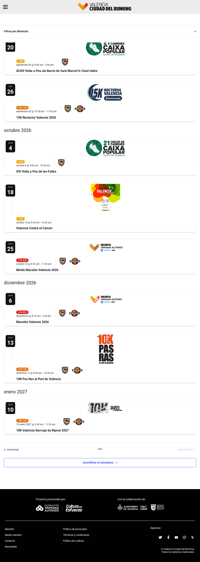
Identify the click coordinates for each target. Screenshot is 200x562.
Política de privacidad (75, 529)
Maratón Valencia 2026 (32, 322)
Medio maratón (13, 534)
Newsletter (11, 546)
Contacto (10, 540)
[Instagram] (184, 537)
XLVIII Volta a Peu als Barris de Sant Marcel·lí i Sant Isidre (56, 71)
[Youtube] (176, 537)
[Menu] (5, 7)
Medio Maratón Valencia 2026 (37, 270)
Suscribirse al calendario (98, 462)
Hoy (100, 449)
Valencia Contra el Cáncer (34, 228)
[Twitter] (160, 537)
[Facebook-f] (168, 537)
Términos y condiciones (76, 534)
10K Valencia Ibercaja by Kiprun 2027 (42, 430)
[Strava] (192, 537)
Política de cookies (73, 540)
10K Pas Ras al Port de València (38, 379)
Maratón (9, 529)
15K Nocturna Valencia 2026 (36, 117)
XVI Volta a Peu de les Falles (36, 171)
